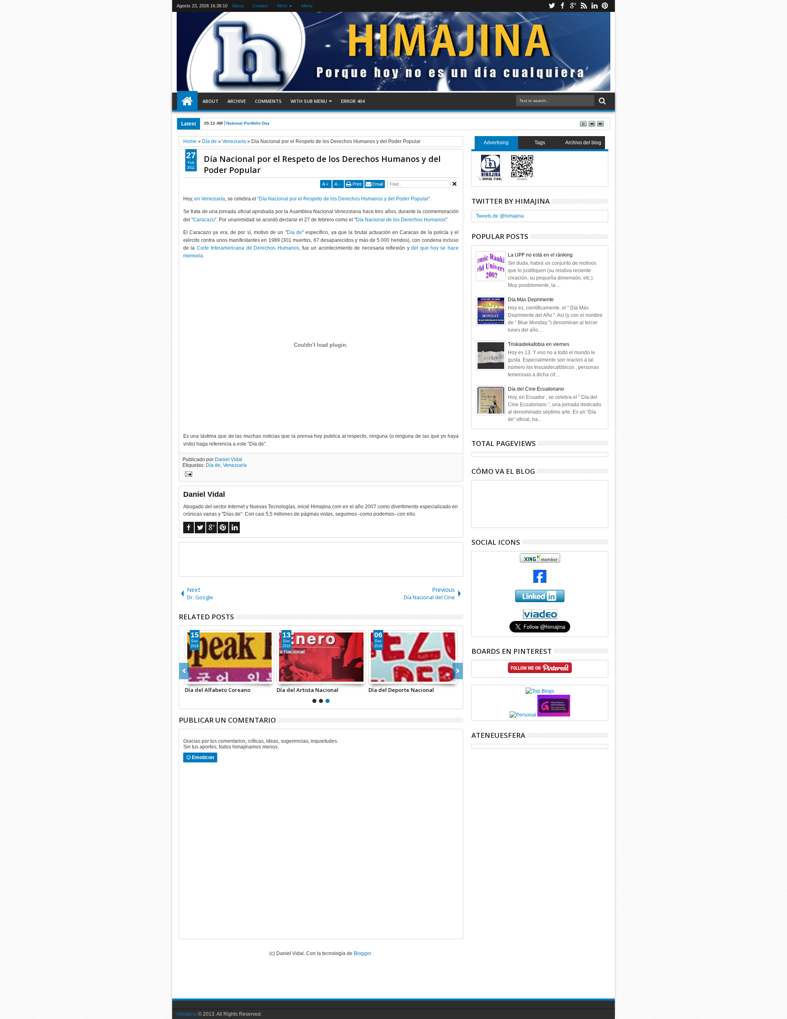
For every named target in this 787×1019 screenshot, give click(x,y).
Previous (458, 671)
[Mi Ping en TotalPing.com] (553, 715)
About (237, 5)
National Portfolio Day (248, 123)
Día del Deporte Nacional (401, 690)
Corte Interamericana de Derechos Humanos (248, 248)
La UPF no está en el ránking (540, 255)
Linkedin (594, 6)
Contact (260, 5)
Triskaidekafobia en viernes (538, 344)
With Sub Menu (309, 101)
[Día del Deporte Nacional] (413, 657)
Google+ (573, 6)
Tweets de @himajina (500, 216)
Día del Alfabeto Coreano (217, 690)
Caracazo (204, 220)
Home (187, 101)
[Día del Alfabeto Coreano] (229, 657)
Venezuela (235, 465)
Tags (540, 143)
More (282, 5)
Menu (306, 5)
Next (184, 671)
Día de (294, 232)
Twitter (551, 6)
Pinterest (605, 6)
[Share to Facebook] (191, 677)
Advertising (496, 143)
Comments (268, 101)
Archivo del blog (583, 143)
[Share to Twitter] (200, 677)
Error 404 (352, 101)
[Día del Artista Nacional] (321, 657)
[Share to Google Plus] (209, 677)
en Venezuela (209, 199)
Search (601, 101)
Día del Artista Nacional (307, 690)
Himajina (187, 1014)
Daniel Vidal (228, 459)
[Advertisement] (321, 558)
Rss (583, 6)
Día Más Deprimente (531, 300)
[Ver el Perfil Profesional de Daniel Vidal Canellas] (540, 617)
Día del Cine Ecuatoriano (536, 389)
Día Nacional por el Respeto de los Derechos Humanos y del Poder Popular (322, 164)
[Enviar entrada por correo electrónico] (187, 475)
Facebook (562, 6)
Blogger (362, 953)
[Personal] (523, 715)
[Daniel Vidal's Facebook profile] (539, 581)
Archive (236, 101)
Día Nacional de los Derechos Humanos (401, 220)
